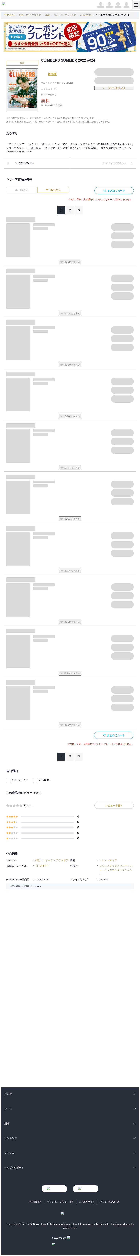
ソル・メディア (19, 780)
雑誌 (47, 15)
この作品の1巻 (23, 163)
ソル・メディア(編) (50, 83)
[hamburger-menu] (136, 5)
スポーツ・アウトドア (65, 15)
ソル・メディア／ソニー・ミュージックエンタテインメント (115, 869)
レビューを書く (48, 94)
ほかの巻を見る (117, 87)
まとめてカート (116, 190)
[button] (109, 1202)
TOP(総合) (9, 15)
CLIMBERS (86, 15)
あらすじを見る (72, 262)
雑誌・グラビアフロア (30, 15)
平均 (27, 805)
